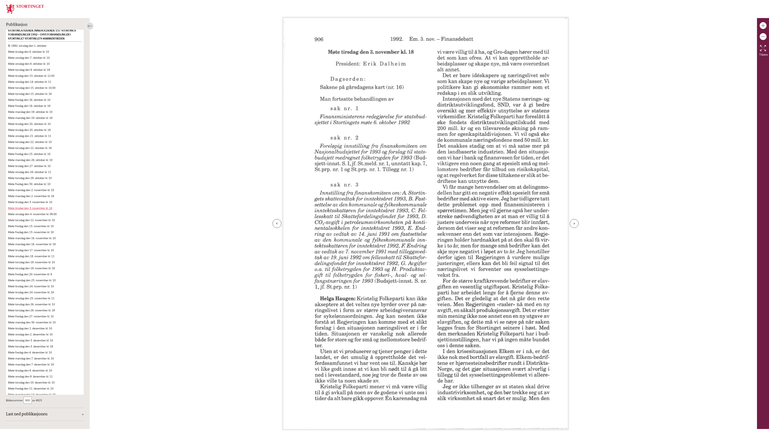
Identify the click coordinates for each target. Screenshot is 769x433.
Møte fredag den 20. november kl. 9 (30, 274)
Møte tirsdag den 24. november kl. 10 (31, 286)
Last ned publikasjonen (26, 414)
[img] (25, 8)
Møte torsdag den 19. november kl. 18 (31, 268)
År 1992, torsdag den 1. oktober (27, 46)
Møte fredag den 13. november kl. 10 (31, 226)
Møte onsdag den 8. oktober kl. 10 (29, 64)
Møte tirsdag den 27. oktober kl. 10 (29, 166)
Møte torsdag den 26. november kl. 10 (31, 304)
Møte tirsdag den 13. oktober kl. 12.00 (31, 76)
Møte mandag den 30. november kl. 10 (32, 322)
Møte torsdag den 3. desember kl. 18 (30, 346)
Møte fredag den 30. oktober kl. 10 (29, 184)
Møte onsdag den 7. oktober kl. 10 (29, 58)
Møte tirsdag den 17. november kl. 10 (31, 250)
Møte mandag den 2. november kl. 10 (31, 190)
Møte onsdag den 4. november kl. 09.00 (32, 214)
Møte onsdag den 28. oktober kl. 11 (29, 172)
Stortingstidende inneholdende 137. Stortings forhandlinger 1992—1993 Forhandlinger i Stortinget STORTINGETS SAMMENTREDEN (42, 34)
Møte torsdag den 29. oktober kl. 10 (30, 178)
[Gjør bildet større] (763, 25)
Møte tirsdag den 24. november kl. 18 (31, 292)
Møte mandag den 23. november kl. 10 (32, 280)
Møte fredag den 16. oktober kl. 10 (29, 100)
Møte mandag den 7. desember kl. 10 (31, 358)
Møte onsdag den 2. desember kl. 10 (30, 334)
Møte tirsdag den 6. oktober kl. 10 (28, 52)
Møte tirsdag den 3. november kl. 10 (30, 202)
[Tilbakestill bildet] (763, 48)
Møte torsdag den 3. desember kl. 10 (30, 340)
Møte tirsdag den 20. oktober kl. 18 (29, 130)
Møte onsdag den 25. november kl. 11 (31, 298)
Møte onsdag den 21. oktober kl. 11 (29, 136)
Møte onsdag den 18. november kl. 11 (31, 256)
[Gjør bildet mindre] (763, 36)
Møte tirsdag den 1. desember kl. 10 (30, 328)
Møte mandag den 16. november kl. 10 (32, 238)
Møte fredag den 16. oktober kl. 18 (29, 106)
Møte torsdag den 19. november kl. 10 (31, 262)
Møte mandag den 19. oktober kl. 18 (30, 118)
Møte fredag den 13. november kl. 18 (31, 232)
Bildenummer (14, 400)
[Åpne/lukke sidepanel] (90, 26)
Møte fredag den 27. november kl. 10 (31, 316)
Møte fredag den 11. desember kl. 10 (30, 388)
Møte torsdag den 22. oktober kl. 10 (30, 142)
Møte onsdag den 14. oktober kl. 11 (29, 82)
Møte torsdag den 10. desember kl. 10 (31, 382)
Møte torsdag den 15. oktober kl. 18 (30, 94)
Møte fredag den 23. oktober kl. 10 (29, 154)
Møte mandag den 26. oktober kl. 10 (30, 160)
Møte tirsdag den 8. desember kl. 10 (30, 370)
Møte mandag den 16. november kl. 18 (32, 244)
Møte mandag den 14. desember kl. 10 (31, 394)
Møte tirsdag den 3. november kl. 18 (30, 208)
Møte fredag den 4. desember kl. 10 (30, 352)
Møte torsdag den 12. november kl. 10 (31, 220)
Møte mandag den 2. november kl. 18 (31, 196)
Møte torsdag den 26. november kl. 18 (31, 310)
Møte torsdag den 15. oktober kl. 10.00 (31, 88)
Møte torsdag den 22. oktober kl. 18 (30, 148)
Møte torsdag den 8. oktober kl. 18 (29, 70)
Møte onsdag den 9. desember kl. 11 (30, 376)
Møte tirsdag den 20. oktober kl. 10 (29, 124)
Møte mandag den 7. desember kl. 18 (31, 364)
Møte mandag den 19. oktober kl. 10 (30, 112)
